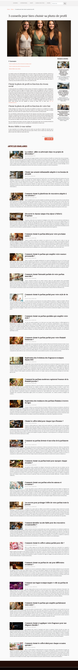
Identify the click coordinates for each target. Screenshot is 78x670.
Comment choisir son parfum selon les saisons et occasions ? (43, 483)
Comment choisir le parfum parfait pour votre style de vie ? (46, 295)
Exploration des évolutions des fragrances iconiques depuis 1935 (44, 359)
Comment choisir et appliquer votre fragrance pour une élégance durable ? (46, 624)
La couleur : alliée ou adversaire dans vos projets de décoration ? (44, 153)
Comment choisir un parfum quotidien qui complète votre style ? (46, 317)
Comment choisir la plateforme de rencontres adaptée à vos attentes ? (46, 195)
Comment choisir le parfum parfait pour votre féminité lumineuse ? (45, 339)
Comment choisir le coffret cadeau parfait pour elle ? (44, 543)
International (23, 2)
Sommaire (13, 61)
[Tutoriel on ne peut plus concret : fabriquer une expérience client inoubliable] (63, 64)
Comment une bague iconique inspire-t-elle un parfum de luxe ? (46, 584)
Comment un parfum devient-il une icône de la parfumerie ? (46, 442)
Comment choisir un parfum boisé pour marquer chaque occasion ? (46, 462)
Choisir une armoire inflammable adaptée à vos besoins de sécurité (46, 173)
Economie (15, 2)
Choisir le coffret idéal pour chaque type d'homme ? (44, 421)
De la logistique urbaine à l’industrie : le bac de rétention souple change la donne (63, 93)
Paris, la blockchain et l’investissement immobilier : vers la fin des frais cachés (63, 113)
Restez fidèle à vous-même (15, 68)
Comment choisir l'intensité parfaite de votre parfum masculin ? (44, 275)
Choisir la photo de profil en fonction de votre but (19, 66)
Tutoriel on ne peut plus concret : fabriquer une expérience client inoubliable (63, 72)
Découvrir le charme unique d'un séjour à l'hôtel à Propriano (43, 215)
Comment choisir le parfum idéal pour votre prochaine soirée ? (45, 235)
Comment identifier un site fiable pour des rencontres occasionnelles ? (45, 524)
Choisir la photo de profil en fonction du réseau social (20, 63)
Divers (48, 2)
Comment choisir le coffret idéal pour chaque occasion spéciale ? (45, 644)
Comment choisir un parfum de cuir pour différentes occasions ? (44, 564)
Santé (31, 2)
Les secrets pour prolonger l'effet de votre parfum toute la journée (47, 504)
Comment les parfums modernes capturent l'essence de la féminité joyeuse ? (46, 380)
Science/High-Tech (40, 2)
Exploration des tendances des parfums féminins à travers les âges (46, 402)
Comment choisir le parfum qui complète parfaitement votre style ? (45, 604)
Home (8, 9)
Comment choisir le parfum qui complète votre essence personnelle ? (45, 255)
